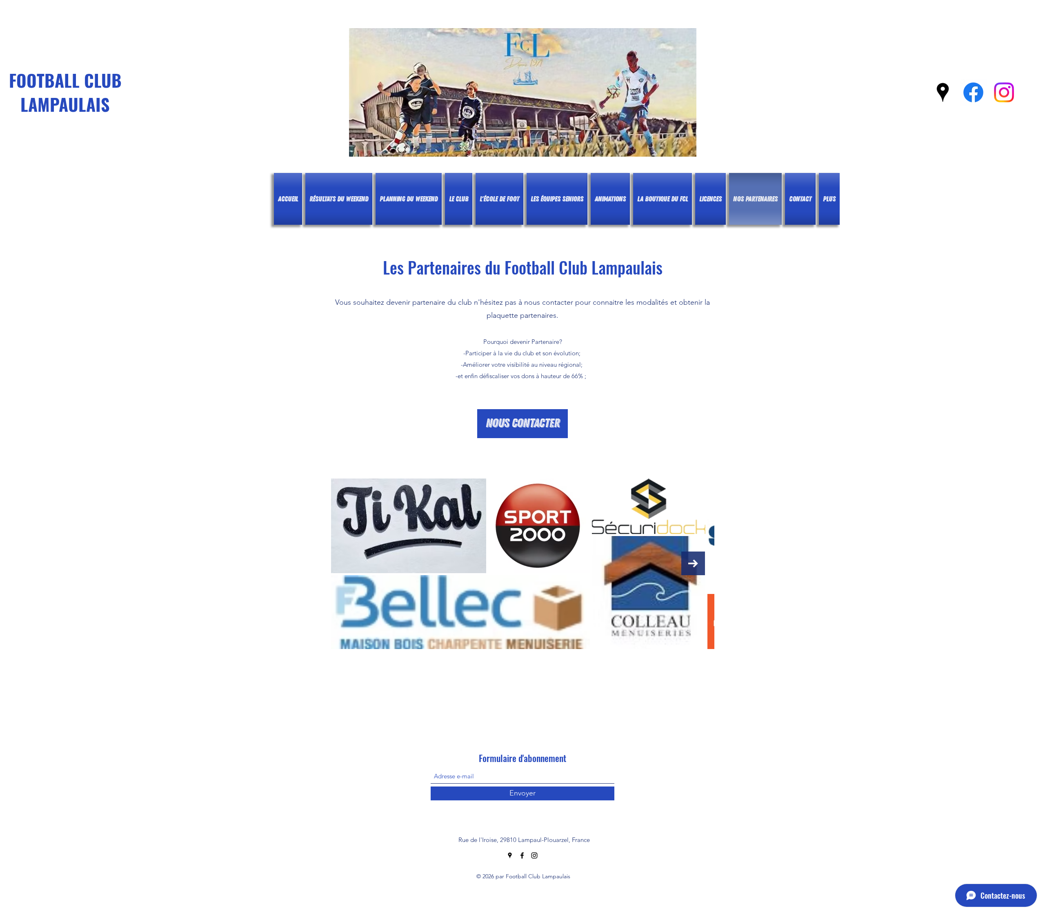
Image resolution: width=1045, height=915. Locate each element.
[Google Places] (942, 92)
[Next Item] (693, 563)
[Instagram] (1004, 92)
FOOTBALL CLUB (65, 80)
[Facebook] (973, 92)
